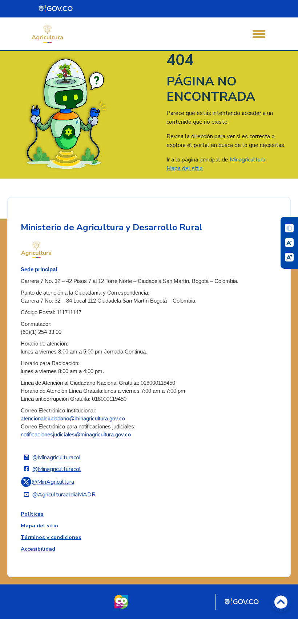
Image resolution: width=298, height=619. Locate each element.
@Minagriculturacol (56, 458)
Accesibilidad (38, 548)
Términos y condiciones (51, 537)
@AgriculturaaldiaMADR (64, 495)
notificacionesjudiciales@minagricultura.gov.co (76, 435)
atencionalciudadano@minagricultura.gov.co (73, 419)
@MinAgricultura (53, 482)
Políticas (32, 514)
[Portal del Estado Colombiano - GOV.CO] (56, 8)
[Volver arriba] (281, 602)
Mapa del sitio (184, 168)
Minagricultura (247, 160)
